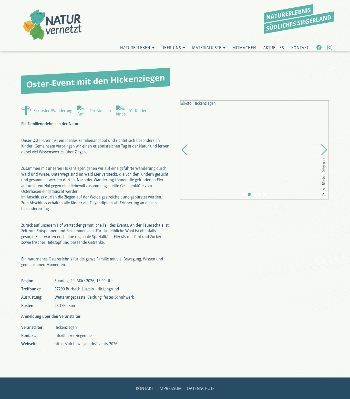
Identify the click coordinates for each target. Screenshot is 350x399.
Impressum (170, 388)
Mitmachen (244, 47)
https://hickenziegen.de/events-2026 (86, 343)
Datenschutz (200, 388)
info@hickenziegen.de (73, 335)
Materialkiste (206, 47)
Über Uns (171, 47)
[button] (244, 194)
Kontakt (300, 47)
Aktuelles (273, 47)
